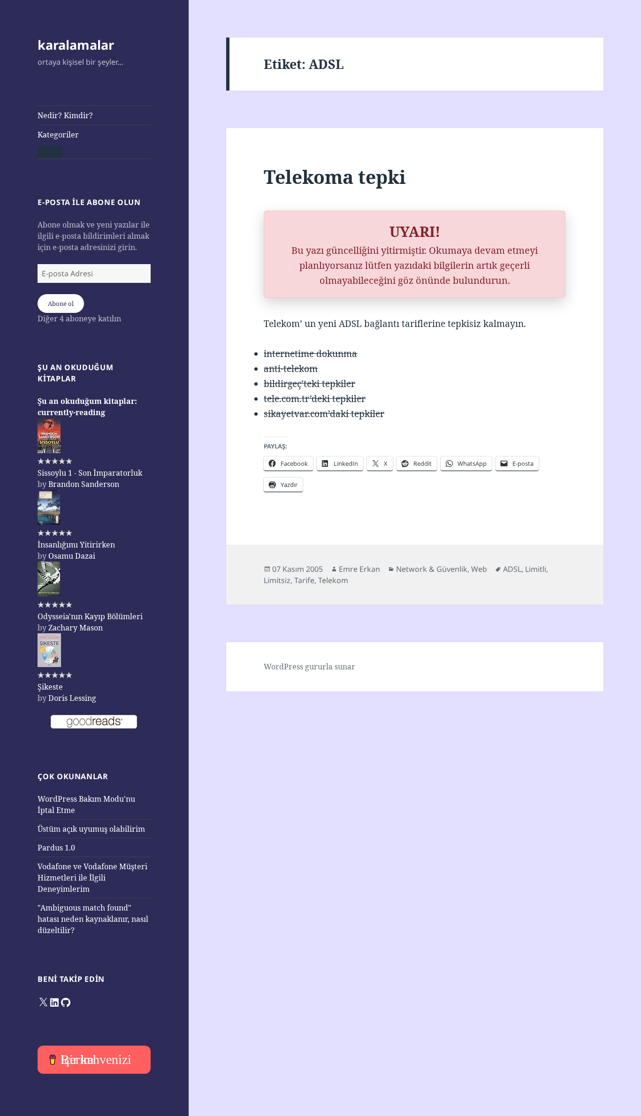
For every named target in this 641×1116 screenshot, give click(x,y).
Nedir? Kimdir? (65, 115)
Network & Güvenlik (431, 569)
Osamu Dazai (71, 556)
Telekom (333, 580)
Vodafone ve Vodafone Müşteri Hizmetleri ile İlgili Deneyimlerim (92, 877)
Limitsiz (277, 580)
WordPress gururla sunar (309, 666)
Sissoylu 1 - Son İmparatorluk (90, 473)
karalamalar (76, 44)
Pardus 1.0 (56, 848)
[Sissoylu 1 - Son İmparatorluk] (49, 450)
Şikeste (50, 687)
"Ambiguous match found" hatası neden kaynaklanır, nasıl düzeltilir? (93, 919)
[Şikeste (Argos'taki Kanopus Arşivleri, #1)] (49, 664)
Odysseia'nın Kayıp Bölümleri (90, 616)
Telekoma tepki (335, 176)
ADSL (512, 569)
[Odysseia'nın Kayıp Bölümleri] (49, 594)
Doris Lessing (72, 698)
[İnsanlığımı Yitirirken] (49, 522)
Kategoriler (58, 134)
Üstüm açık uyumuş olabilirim (91, 829)
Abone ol (61, 303)
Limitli (535, 569)
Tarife (304, 580)
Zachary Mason (75, 628)
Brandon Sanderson (83, 484)
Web (479, 569)
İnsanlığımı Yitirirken (76, 544)
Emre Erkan (359, 569)
